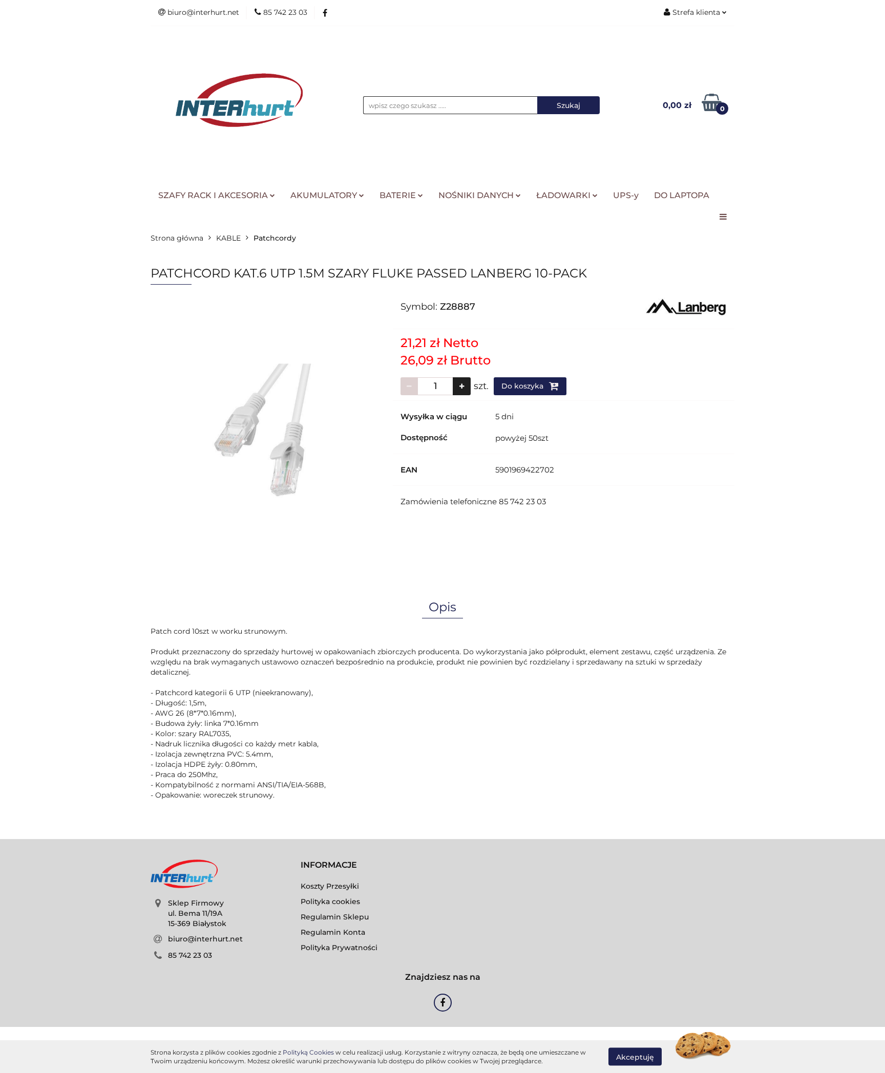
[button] (329, 865)
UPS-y (626, 195)
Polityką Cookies (308, 1052)
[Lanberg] (686, 306)
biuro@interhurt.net (205, 938)
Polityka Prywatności (339, 947)
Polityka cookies (330, 901)
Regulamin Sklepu (335, 916)
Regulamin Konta (333, 932)
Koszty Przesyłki (330, 886)
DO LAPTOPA (681, 195)
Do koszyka (523, 386)
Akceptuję (635, 1056)
